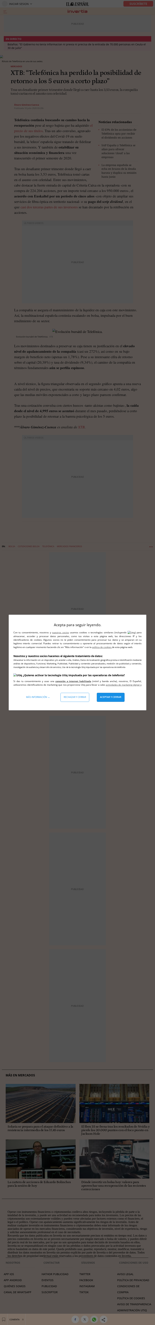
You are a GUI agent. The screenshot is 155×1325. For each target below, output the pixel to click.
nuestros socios (60, 632)
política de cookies (102, 647)
